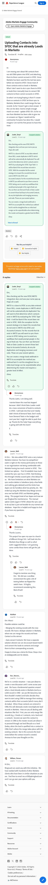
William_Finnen (15, 758)
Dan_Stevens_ (15, 676)
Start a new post (21, 269)
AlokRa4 (13, 614)
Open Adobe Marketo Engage (21, 26)
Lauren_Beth (14, 451)
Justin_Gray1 (16, 135)
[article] (24, 336)
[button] (12, 54)
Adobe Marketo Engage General (12, 10)
